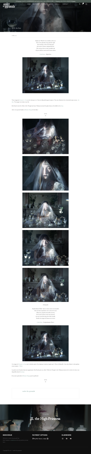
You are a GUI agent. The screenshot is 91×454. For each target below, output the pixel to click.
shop (62, 106)
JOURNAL (44, 4)
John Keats (42, 54)
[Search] (79, 3)
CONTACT (65, 4)
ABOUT (51, 4)
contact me (13, 440)
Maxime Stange (28, 110)
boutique (22, 372)
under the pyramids (28, 391)
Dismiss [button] (73, 1)
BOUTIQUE (36, 4)
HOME (29, 4)
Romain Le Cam (23, 100)
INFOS (57, 4)
